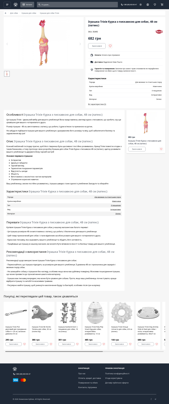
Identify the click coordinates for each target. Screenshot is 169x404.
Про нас (82, 373)
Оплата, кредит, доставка (89, 378)
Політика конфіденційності (117, 373)
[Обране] (155, 4)
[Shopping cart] (162, 4)
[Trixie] (159, 32)
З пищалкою (116, 205)
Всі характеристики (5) (97, 104)
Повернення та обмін (88, 382)
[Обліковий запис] (147, 4)
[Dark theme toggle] (140, 4)
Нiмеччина (116, 201)
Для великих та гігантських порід (108, 197)
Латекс (118, 214)
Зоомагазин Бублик (26, 399)
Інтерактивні (115, 209)
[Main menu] (7, 4)
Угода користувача (113, 378)
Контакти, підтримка (87, 387)
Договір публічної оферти (117, 382)
